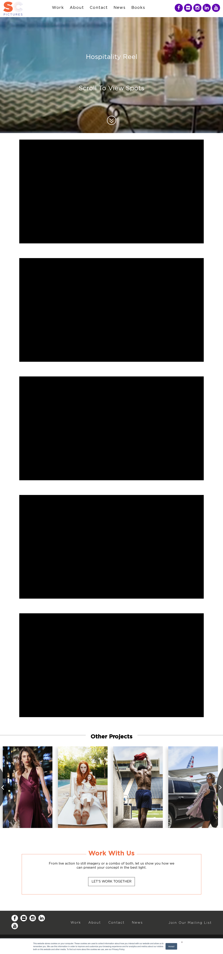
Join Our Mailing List (190, 922)
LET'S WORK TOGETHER (111, 881)
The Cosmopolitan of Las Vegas (27, 787)
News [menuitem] (120, 8)
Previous (3, 787)
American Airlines (193, 787)
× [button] (182, 941)
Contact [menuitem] (99, 8)
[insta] (179, 8)
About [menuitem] (77, 8)
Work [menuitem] (58, 8)
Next (219, 787)
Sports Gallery (138, 787)
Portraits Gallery (83, 787)
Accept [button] (171, 946)
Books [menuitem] (138, 8)
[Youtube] (216, 8)
